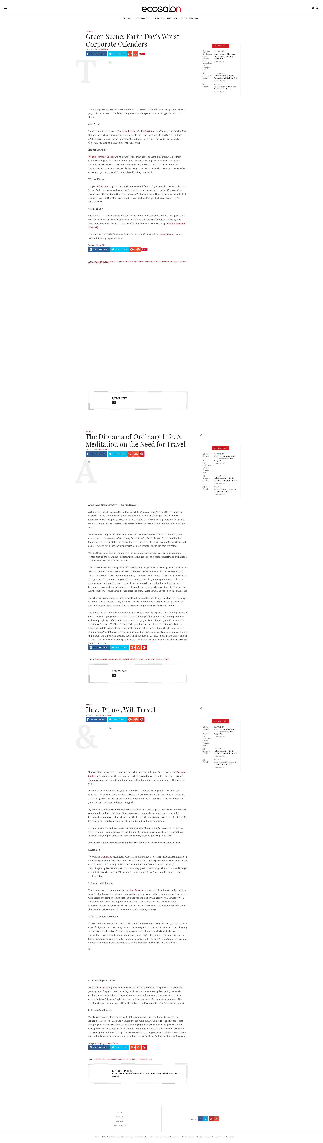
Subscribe (119, 1121)
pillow (129, 1059)
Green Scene (166, 234)
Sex (222, 52)
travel (157, 659)
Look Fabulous (143, 18)
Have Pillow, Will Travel (120, 709)
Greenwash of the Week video (133, 131)
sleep (142, 1059)
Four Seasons (136, 890)
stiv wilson (149, 659)
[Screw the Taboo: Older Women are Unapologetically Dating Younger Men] (208, 60)
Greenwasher (163, 261)
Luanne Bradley (105, 715)
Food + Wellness (189, 18)
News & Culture (136, 659)
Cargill (96, 261)
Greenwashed (151, 261)
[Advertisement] (137, 361)
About (119, 1112)
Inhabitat (102, 186)
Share (97, 54)
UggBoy (100, 1043)
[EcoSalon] (21, 7)
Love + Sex (172, 18)
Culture (127, 18)
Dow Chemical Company (114, 261)
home (108, 1059)
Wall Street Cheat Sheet (100, 156)
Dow (102, 261)
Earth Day (129, 261)
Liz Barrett (103, 50)
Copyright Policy (119, 1125)
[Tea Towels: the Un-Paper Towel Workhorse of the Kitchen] (208, 87)
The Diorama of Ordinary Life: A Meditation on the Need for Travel (135, 440)
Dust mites (106, 856)
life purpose (112, 659)
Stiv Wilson (103, 450)
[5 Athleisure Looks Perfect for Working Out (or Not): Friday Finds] (208, 76)
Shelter (159, 18)
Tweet (119, 54)
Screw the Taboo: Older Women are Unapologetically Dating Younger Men (225, 56)
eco (103, 1059)
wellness (165, 659)
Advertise (119, 1117)
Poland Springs (102, 263)
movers (102, 987)
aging (95, 659)
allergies (97, 1059)
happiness (102, 659)
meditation (124, 659)
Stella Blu (100, 245)
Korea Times (111, 1043)
